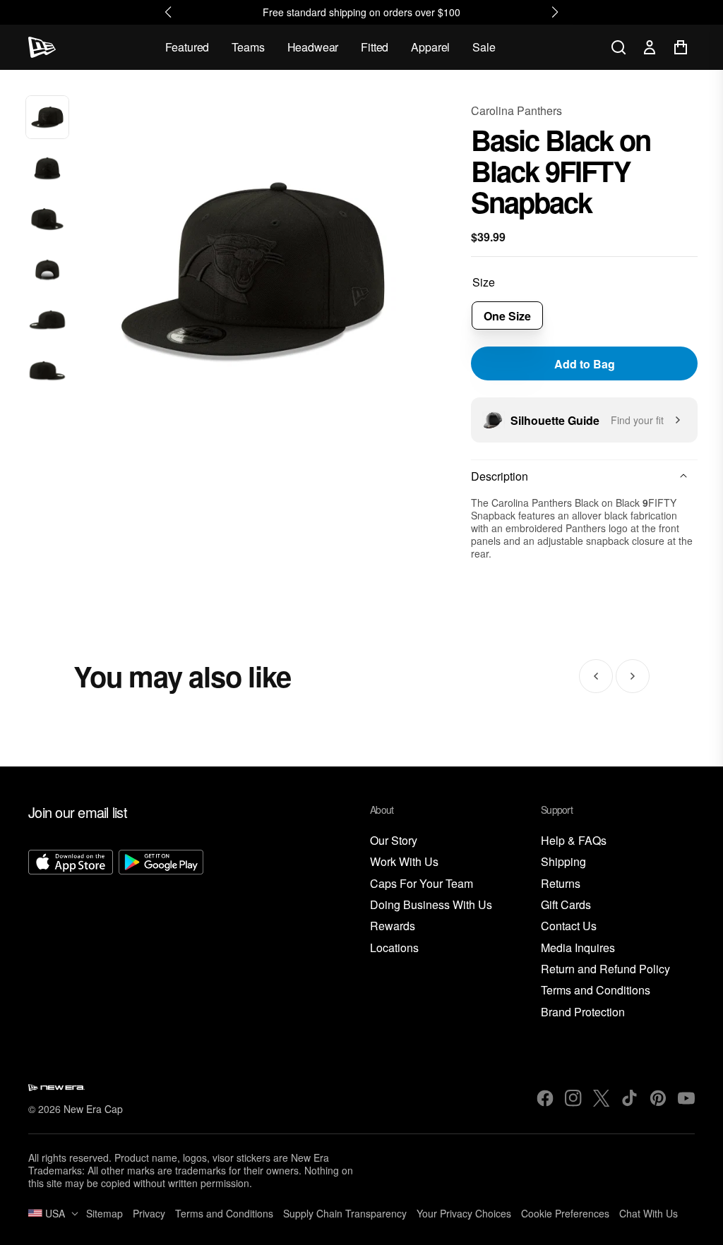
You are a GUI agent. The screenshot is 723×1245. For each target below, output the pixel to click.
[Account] (649, 47)
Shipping (563, 862)
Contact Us (569, 926)
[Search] (618, 47)
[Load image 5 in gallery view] (47, 321)
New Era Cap (93, 1109)
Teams (248, 47)
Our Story (393, 841)
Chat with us (648, 1213)
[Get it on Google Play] (161, 935)
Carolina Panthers (516, 110)
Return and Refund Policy (605, 969)
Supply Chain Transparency (345, 1213)
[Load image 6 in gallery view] (47, 372)
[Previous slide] (596, 676)
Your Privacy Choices (464, 1213)
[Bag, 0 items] (681, 47)
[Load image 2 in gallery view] (47, 168)
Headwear (313, 47)
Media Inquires (578, 948)
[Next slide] (633, 676)
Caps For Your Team (421, 884)
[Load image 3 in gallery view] (47, 219)
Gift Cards (566, 905)
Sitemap (104, 1213)
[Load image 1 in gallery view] (47, 117)
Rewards (392, 926)
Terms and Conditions (595, 990)
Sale (483, 47)
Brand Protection (583, 1012)
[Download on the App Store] (70, 935)
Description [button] (499, 476)
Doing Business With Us (431, 905)
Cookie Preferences (565, 1213)
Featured (187, 47)
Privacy (149, 1213)
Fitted (374, 47)
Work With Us (404, 862)
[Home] (42, 47)
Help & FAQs (574, 841)
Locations (394, 948)
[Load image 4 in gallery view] (47, 270)
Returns (560, 884)
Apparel (430, 47)
